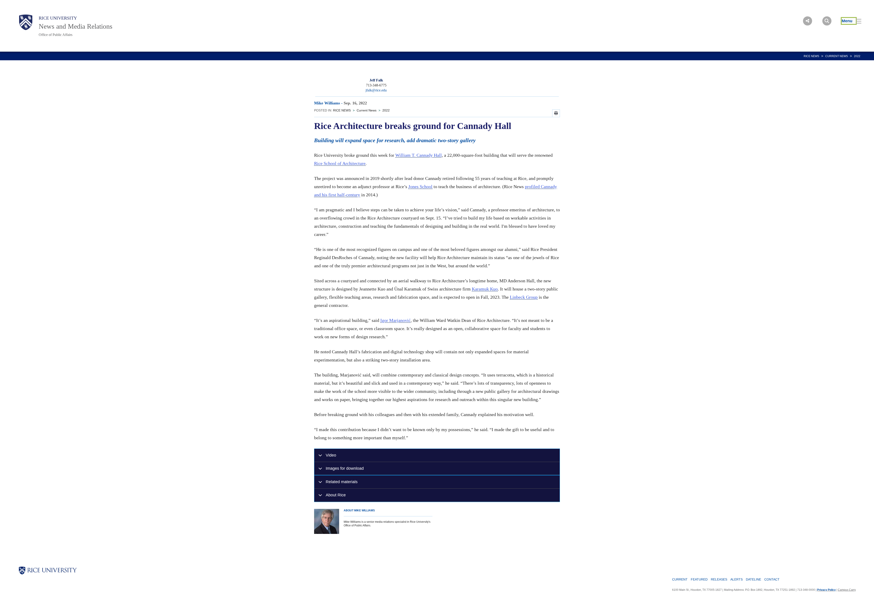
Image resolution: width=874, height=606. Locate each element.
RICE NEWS (811, 56)
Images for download (345, 468)
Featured (699, 579)
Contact (772, 579)
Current (680, 579)
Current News (836, 56)
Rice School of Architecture (340, 163)
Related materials (342, 481)
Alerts (736, 579)
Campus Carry (847, 589)
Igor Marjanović (395, 320)
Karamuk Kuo (485, 288)
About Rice (336, 494)
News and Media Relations (75, 26)
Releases (719, 579)
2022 (857, 56)
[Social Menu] (807, 20)
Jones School (420, 186)
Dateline (753, 579)
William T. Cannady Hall (418, 155)
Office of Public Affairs (55, 35)
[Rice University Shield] (25, 22)
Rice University (58, 17)
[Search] (826, 20)
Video (331, 455)
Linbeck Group (524, 297)
